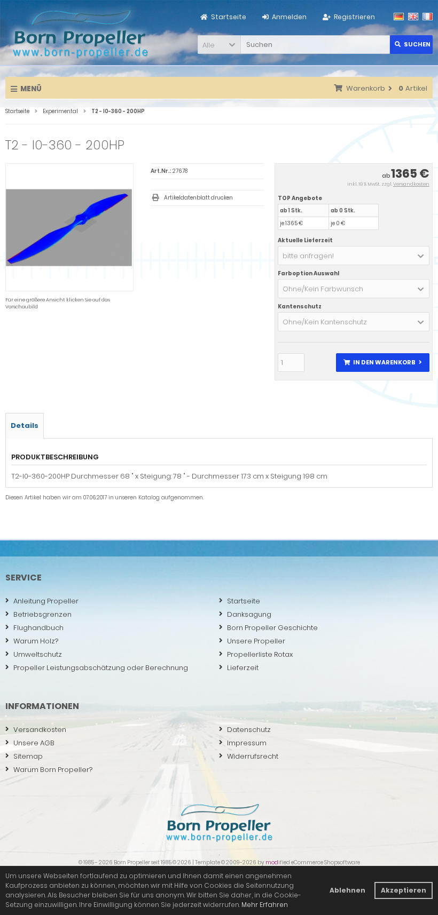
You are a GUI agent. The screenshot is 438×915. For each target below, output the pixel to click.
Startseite (243, 601)
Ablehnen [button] (347, 890)
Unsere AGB (33, 743)
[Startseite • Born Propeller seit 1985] (80, 33)
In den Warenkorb (382, 363)
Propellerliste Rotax (260, 654)
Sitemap (28, 756)
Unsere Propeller (256, 641)
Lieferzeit (243, 668)
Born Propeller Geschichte (272, 628)
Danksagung (249, 614)
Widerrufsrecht (252, 756)
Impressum (247, 743)
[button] (219, 44)
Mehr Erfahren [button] (264, 904)
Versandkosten (411, 184)
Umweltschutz (37, 654)
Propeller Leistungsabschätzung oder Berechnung (100, 668)
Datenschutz (249, 730)
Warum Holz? (35, 641)
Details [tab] (24, 425)
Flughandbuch (38, 628)
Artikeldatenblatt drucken (198, 198)
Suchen (411, 45)
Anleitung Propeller (46, 601)
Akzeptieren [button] (403, 890)
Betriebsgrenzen (42, 614)
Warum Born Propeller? (52, 770)
